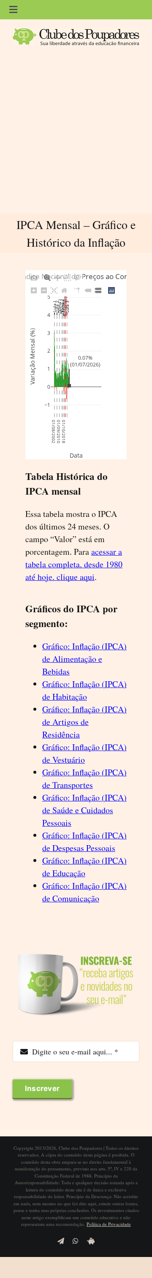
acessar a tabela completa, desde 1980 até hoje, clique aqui (73, 564)
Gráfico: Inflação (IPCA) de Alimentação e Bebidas (84, 658)
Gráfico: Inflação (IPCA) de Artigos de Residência (84, 722)
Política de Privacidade (109, 1224)
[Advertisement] (76, 133)
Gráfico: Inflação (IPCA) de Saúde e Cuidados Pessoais (84, 810)
